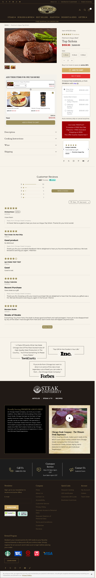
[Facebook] (6, 2)
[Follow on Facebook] (64, 161)
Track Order (85, 497)
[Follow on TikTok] (88, 161)
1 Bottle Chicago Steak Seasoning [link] (40, 108)
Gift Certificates (67, 493)
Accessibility (40, 500)
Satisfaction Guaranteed (69, 2)
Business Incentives (68, 500)
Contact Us (80, 467)
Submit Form (80, 471)
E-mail (6, 497)
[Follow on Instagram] (74, 161)
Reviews (39, 529)
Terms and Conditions (44, 522)
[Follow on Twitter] (69, 161)
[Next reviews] (88, 149)
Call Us (20, 467)
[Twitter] (3, 2)
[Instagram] (13, 2)
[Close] (92, 574)
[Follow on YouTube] (83, 161)
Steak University (86, 2)
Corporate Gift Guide (69, 497)
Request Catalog (67, 490)
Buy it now (76, 76)
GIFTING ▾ (82, 17)
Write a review (62, 191)
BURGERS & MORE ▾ (26, 17)
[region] (47, 574)
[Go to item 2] (13, 67)
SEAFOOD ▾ (54, 17)
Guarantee (40, 525)
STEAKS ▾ (12, 17)
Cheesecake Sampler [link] (13, 108)
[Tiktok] (16, 2)
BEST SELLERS (42, 17)
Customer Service (42, 503)
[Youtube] (20, 2)
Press (38, 490)
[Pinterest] (9, 2)
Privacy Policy (41, 507)
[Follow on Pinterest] (78, 161)
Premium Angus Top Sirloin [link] (22, 82)
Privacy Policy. (27, 575)
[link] (10, 84)
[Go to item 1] (7, 67)
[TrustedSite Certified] (10, 513)
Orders (83, 493)
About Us (54, 2)
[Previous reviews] (63, 149)
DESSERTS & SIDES (68, 17)
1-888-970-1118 (20, 471)
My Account (85, 490)
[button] (66, 34)
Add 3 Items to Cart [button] (30, 122)
